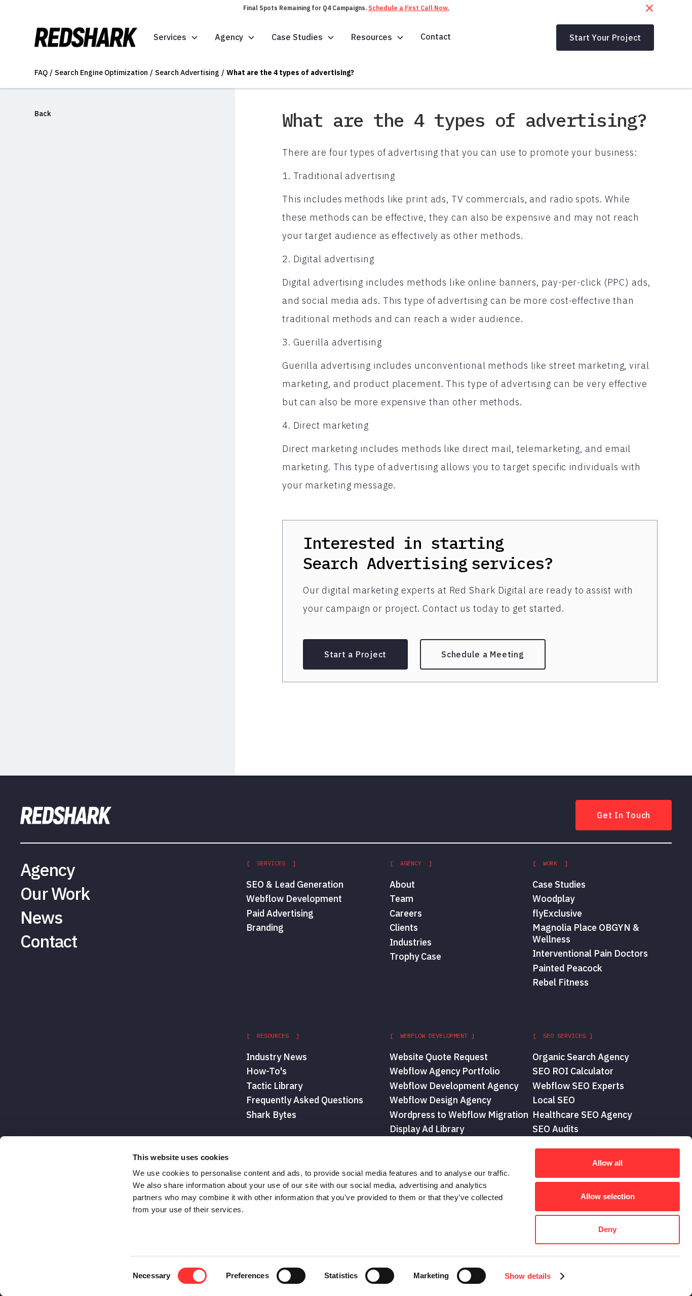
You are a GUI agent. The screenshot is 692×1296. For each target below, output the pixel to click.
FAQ (41, 72)
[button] (176, 37)
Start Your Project (605, 37)
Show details (528, 1276)
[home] (85, 37)
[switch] (291, 1276)
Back (42, 113)
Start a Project (355, 654)
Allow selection (608, 1196)
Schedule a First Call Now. (408, 8)
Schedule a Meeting (482, 654)
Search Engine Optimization (101, 72)
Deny (607, 1229)
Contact (435, 36)
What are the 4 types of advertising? (290, 72)
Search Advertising (187, 72)
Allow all (607, 1163)
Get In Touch (623, 815)
